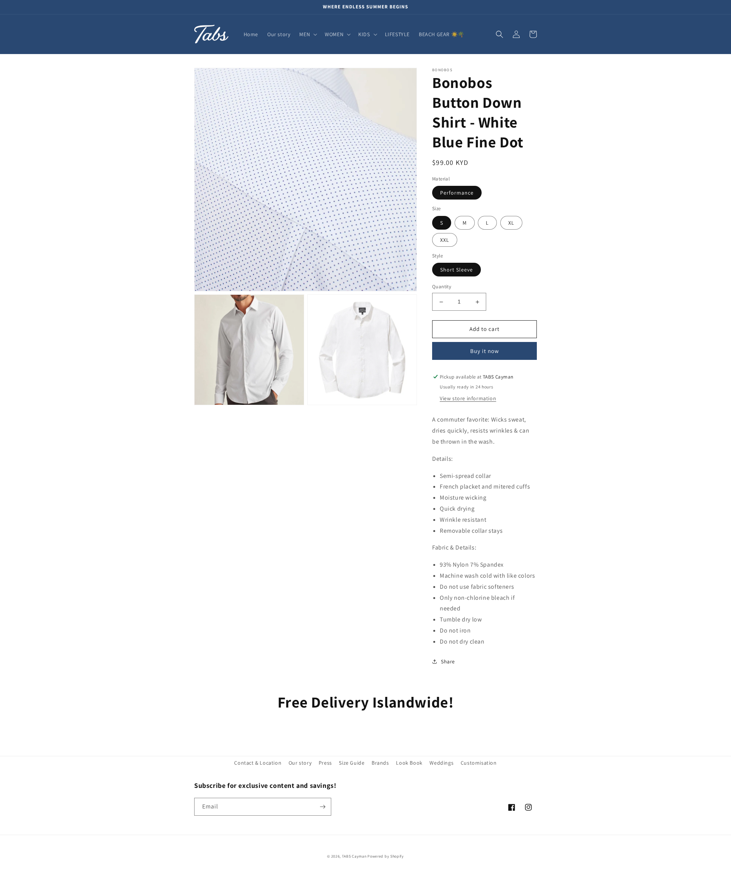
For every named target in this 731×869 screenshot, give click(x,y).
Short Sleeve (456, 270)
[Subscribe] (322, 807)
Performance (457, 193)
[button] (307, 34)
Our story (300, 762)
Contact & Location (257, 762)
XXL (444, 239)
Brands (380, 762)
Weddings (441, 762)
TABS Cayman (354, 856)
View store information (468, 398)
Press (325, 762)
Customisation (479, 762)
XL (511, 222)
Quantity (441, 287)
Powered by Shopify (385, 856)
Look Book (409, 762)
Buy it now (484, 351)
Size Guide (351, 762)
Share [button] (448, 661)
